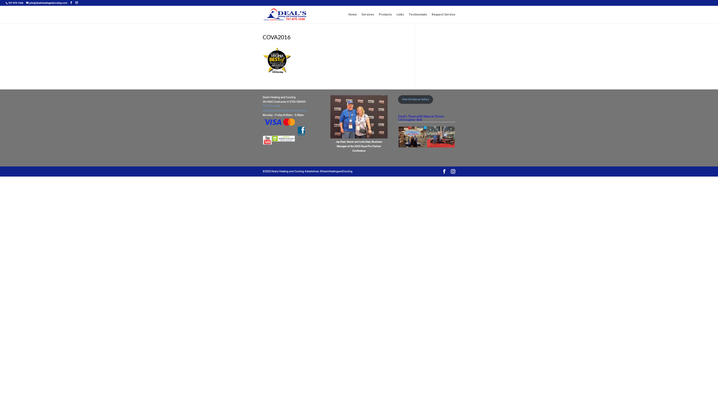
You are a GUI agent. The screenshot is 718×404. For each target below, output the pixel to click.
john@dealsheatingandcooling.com (285, 110)
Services (367, 14)
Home (352, 14)
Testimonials (418, 14)
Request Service (443, 14)
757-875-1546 (15, 3)
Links (400, 14)
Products (385, 14)
